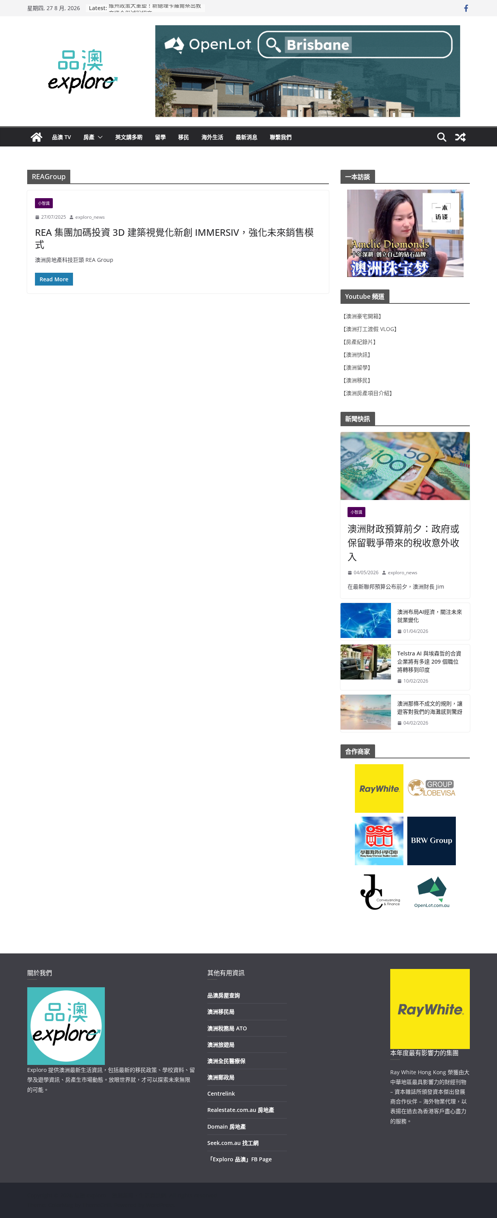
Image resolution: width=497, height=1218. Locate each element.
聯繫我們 (281, 137)
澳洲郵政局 (221, 1077)
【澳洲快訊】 (357, 354)
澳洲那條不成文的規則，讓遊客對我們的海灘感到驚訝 (429, 707)
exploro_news (90, 217)
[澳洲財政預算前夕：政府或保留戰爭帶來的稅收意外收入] (405, 466)
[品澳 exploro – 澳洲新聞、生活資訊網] (36, 137)
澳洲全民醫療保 (226, 1061)
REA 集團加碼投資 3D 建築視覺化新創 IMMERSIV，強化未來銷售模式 (174, 238)
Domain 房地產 (226, 1126)
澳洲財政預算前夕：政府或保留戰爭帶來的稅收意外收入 (403, 542)
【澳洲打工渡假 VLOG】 (370, 329)
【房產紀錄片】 (360, 341)
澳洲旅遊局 (221, 1044)
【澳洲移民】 (357, 380)
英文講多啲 (128, 137)
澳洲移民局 (221, 1011)
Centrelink (221, 1093)
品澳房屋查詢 (223, 995)
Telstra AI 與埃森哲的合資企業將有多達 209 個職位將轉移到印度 (429, 661)
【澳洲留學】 (357, 367)
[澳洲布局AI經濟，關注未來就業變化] (366, 621)
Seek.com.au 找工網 (233, 1143)
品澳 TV (61, 137)
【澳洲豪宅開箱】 (362, 316)
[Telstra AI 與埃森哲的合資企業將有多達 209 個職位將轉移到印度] (366, 667)
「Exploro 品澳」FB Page (239, 1159)
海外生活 (212, 137)
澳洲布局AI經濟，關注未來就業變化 (429, 616)
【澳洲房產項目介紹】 (368, 393)
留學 (160, 137)
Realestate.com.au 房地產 (240, 1109)
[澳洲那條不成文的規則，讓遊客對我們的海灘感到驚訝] (366, 713)
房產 (88, 137)
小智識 (44, 203)
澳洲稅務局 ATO (227, 1028)
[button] (98, 137)
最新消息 (246, 137)
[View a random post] (460, 137)
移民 (183, 137)
